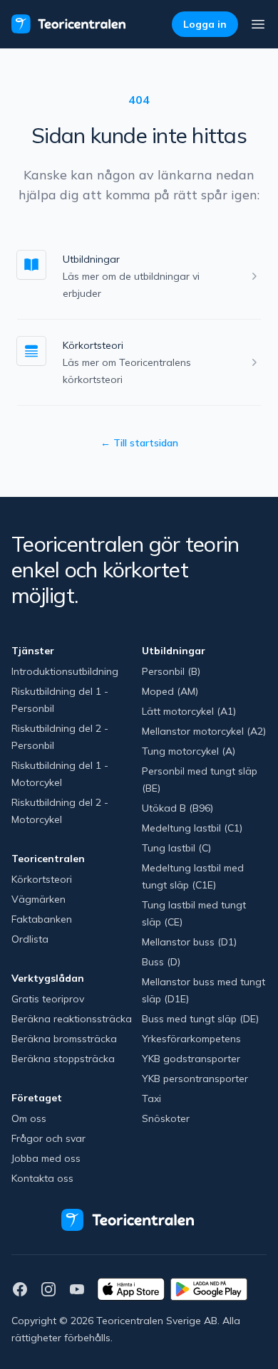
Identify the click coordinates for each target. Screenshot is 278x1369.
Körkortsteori (93, 345)
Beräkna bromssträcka (64, 1038)
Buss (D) (161, 961)
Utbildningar (91, 259)
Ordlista (29, 939)
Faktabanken (41, 919)
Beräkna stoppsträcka (63, 1058)
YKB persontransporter (195, 1078)
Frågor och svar (48, 1138)
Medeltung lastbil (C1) (192, 828)
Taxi (151, 1098)
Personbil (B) (171, 671)
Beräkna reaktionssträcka (71, 1018)
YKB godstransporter (191, 1058)
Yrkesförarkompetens (191, 1038)
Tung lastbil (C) (176, 847)
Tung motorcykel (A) (188, 751)
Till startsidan (139, 442)
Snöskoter (166, 1118)
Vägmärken (38, 899)
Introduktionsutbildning (64, 671)
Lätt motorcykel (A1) (189, 711)
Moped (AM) (170, 691)
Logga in (205, 24)
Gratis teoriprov (47, 998)
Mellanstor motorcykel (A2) (204, 731)
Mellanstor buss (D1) (189, 941)
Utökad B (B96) (177, 808)
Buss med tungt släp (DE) (200, 1018)
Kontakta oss (42, 1178)
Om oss (28, 1118)
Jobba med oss (46, 1158)
